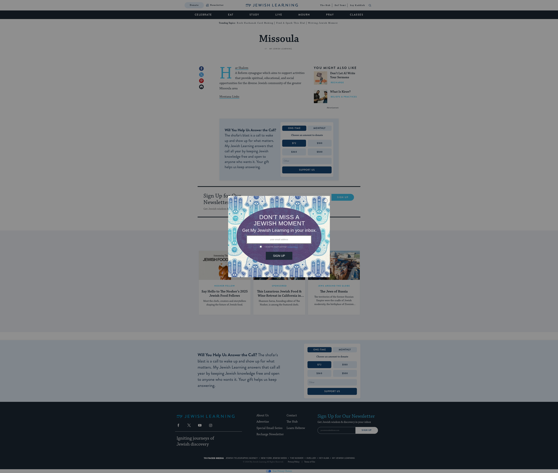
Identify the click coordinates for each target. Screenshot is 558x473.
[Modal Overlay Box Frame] (279, 236)
